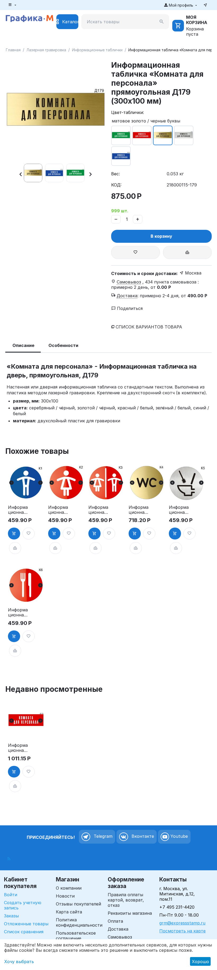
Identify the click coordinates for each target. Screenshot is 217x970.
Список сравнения (23, 931)
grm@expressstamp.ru (182, 923)
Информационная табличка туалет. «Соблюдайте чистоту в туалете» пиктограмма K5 (179, 510)
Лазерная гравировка (46, 50)
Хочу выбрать (19, 961)
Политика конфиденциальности (79, 922)
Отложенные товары (26, 923)
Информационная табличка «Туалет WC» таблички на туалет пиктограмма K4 (138, 510)
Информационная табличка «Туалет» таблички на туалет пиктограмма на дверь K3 (98, 510)
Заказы (11, 915)
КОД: (116, 184)
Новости (65, 896)
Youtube (178, 836)
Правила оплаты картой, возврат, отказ (126, 900)
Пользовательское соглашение (76, 935)
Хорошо (200, 961)
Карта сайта (69, 911)
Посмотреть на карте (182, 931)
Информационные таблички (97, 50)
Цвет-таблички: (127, 112)
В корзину (161, 236)
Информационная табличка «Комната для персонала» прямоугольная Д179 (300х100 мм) (18, 748)
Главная (13, 50)
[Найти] (162, 22)
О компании (69, 888)
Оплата (115, 921)
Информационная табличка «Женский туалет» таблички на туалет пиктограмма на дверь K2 (58, 510)
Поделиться (129, 308)
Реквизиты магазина (130, 913)
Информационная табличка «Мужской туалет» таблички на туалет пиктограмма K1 (18, 510)
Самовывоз (120, 937)
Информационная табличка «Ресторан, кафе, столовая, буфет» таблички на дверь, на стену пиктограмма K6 (18, 612)
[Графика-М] (29, 17)
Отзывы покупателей (78, 904)
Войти (10, 894)
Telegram (102, 836)
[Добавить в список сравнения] (187, 252)
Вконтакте (142, 836)
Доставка (118, 929)
